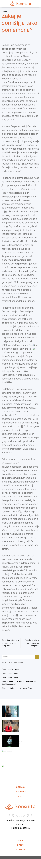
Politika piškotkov (20, 827)
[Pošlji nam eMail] (18, 815)
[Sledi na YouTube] (30, 815)
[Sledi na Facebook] (11, 815)
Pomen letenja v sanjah (11, 669)
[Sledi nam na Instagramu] (15, 815)
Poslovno (20, 792)
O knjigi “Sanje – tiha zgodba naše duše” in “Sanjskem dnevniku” (19, 682)
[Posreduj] (37, 657)
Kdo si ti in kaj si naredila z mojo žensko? (18, 688)
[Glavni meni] (3, 3)
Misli (20, 796)
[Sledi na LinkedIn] (26, 815)
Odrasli (4, 11)
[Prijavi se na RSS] (22, 815)
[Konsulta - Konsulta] (20, 3)
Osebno (20, 787)
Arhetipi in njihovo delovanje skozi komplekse (32, 643)
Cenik (20, 840)
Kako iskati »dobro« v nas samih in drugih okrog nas (10, 643)
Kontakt (20, 850)
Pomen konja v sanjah (10, 673)
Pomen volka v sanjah (10, 677)
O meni (20, 845)
